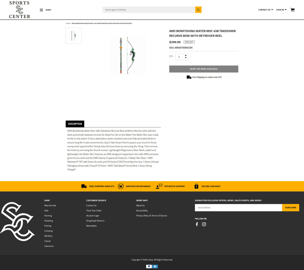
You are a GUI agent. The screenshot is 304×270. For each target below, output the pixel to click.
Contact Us (91, 205)
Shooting (48, 221)
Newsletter (91, 226)
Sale (46, 210)
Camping (48, 231)
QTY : (171, 56)
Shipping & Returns (95, 221)
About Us (140, 205)
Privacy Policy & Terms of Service (151, 216)
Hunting (48, 216)
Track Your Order (93, 210)
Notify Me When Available (204, 69)
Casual (47, 241)
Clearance (49, 246)
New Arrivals (50, 205)
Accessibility (142, 210)
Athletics (48, 236)
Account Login (92, 216)
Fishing (47, 226)
